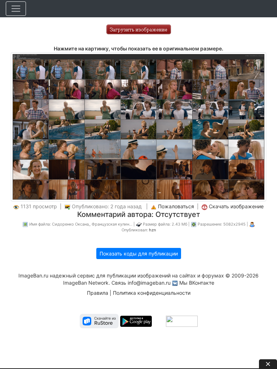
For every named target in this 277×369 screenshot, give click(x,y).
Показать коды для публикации (139, 253)
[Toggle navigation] (16, 8)
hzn (152, 229)
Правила (97, 293)
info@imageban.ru (149, 283)
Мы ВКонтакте (196, 283)
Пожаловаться (176, 206)
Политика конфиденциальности (151, 293)
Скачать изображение (236, 206)
